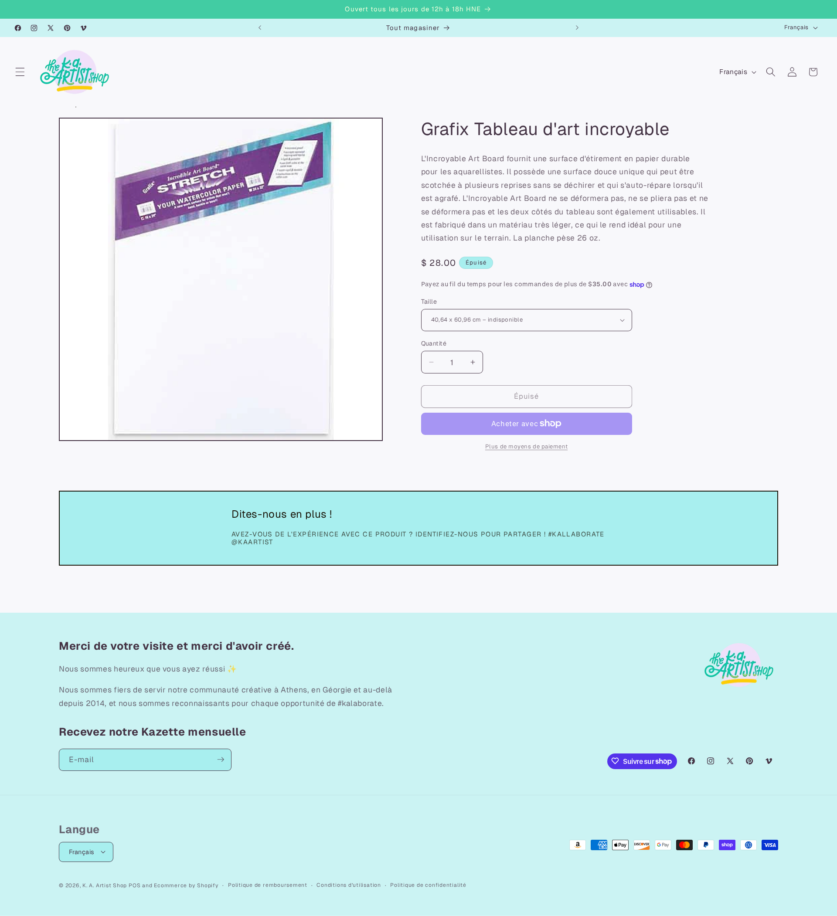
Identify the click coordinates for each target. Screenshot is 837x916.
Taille (429, 301)
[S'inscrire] (220, 759)
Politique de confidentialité (428, 884)
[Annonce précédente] (259, 28)
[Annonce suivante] (577, 28)
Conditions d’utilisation (348, 884)
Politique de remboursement (267, 884)
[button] (20, 71)
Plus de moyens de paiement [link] (526, 446)
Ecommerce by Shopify (186, 885)
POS (134, 885)
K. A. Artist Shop (104, 885)
